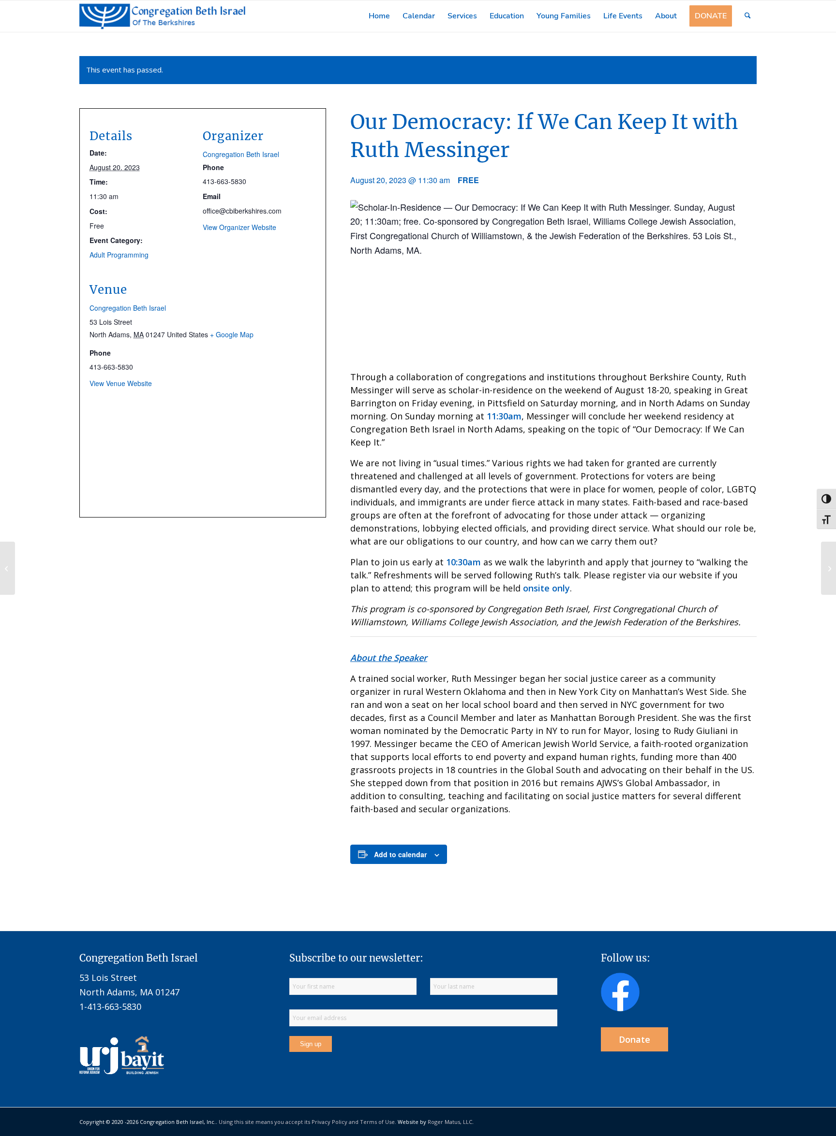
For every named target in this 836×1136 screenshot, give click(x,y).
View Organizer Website (239, 227)
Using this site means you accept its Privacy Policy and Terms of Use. (307, 1121)
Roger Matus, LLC (450, 1121)
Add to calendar (400, 854)
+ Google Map (232, 334)
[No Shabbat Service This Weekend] (7, 568)
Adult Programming (119, 254)
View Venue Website (121, 383)
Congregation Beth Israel (241, 154)
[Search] (747, 16)
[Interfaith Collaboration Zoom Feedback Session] (828, 568)
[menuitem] (379, 16)
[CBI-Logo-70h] (162, 16)
